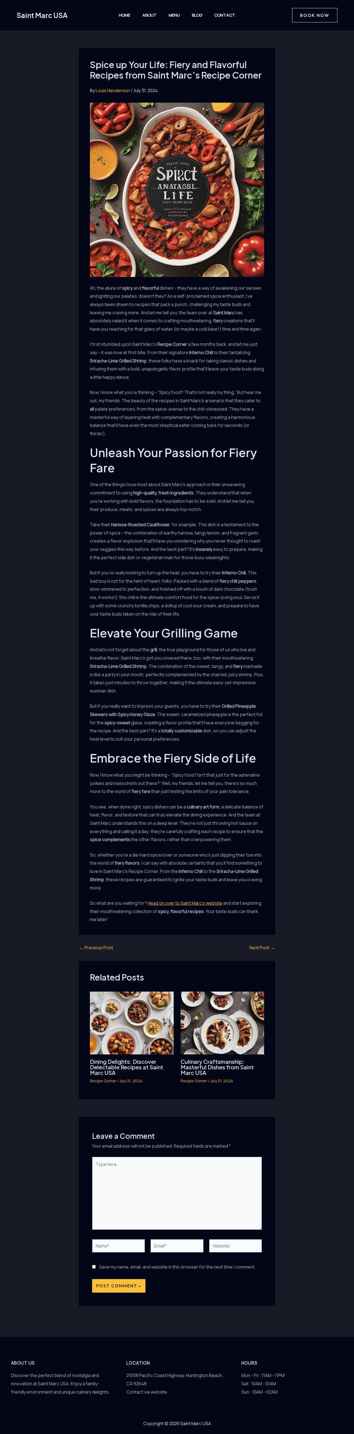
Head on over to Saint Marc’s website (185, 903)
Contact (224, 15)
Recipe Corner (103, 1080)
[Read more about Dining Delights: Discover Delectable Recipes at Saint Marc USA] (132, 1022)
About (149, 15)
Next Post (262, 947)
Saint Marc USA (42, 15)
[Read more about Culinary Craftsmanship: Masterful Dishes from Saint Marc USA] (222, 1022)
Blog (197, 15)
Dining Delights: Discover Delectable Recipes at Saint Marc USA (126, 1067)
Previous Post (96, 947)
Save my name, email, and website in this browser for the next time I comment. (177, 1267)
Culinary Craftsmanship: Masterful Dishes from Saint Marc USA (217, 1067)
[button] (314, 15)
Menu (174, 15)
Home (124, 15)
